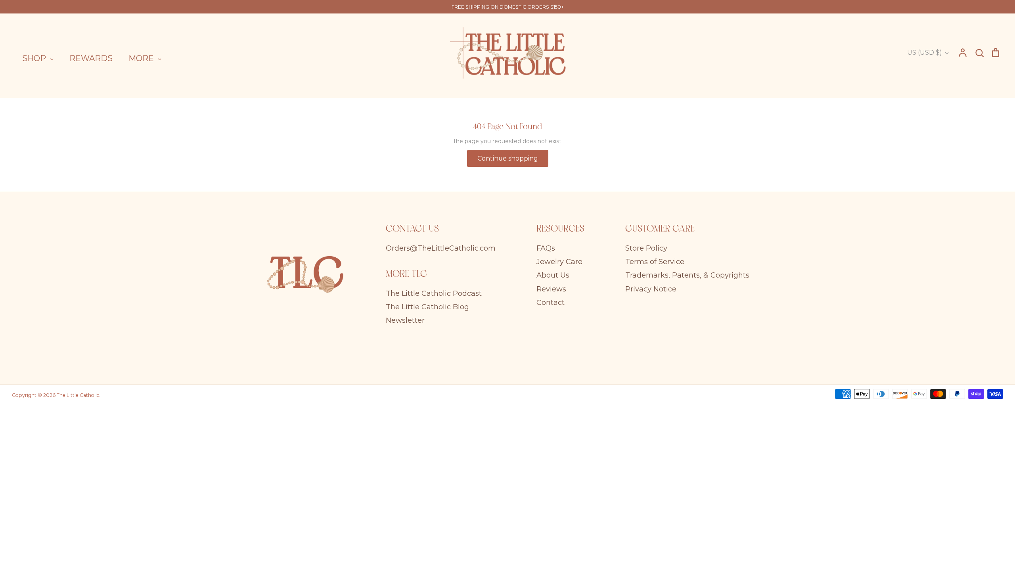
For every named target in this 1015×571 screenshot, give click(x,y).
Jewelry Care (559, 261)
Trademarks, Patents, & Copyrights (687, 275)
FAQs (545, 248)
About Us (552, 275)
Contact (550, 302)
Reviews (551, 289)
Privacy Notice (650, 289)
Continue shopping (507, 158)
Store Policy (646, 248)
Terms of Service (654, 261)
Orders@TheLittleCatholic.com (441, 248)
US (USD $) (924, 52)
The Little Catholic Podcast (434, 293)
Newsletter (405, 320)
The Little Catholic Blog (427, 307)
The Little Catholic (78, 395)
